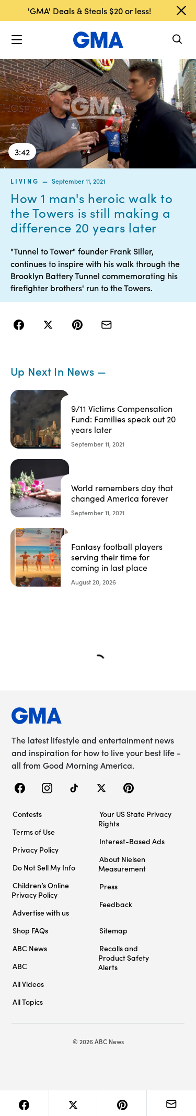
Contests (27, 814)
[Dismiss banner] (181, 10)
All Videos (28, 984)
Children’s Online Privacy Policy (40, 890)
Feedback (115, 904)
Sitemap (113, 930)
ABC (20, 966)
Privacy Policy (36, 849)
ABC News (30, 948)
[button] (16, 40)
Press (108, 886)
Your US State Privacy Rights (134, 818)
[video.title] (98, 113)
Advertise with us (41, 912)
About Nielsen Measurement (122, 864)
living (24, 181)
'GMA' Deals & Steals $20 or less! (89, 10)
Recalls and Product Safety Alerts (123, 957)
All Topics (28, 1001)
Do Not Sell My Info (44, 867)
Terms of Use (34, 831)
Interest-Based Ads (132, 841)
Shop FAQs (30, 930)
